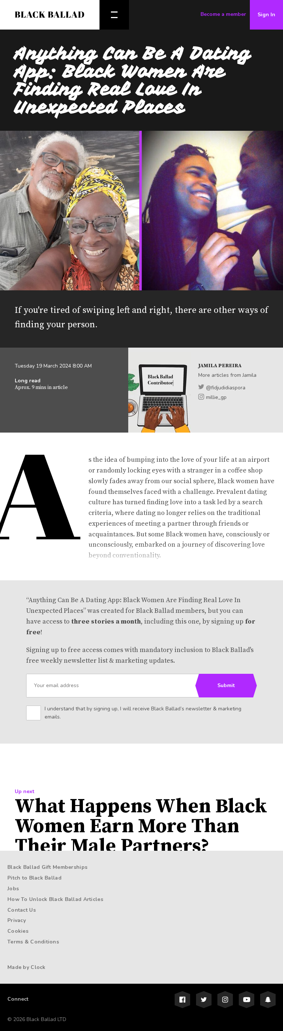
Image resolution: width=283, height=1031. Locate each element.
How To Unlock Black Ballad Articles (55, 899)
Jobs (13, 888)
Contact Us (21, 910)
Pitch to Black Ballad (34, 877)
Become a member (223, 14)
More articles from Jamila (227, 375)
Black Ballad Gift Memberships (47, 867)
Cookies (17, 931)
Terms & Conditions (33, 941)
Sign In (266, 14)
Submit (226, 685)
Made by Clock (26, 967)
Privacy (16, 920)
